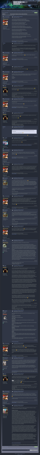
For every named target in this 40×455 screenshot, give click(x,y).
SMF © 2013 (19, 453)
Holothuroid (6, 357)
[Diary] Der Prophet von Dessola (17, 16)
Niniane (5, 240)
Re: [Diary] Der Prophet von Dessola (18, 52)
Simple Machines (23, 453)
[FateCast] (3, 252)
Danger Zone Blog (14, 41)
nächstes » (36, 11)
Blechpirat (5, 310)
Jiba (4, 405)
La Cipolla (5, 137)
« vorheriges (33, 11)
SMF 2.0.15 (16, 453)
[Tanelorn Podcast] (3, 323)
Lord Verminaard (6, 16)
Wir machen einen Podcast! (15, 341)
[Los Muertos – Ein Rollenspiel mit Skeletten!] (3, 148)
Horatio (5, 85)
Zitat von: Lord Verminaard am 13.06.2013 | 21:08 (18, 129)
